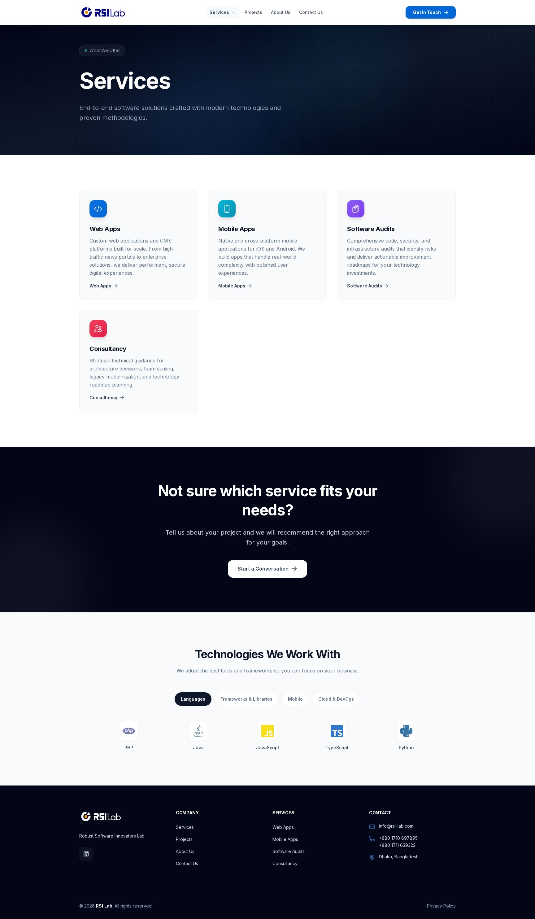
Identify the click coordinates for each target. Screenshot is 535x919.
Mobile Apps (231, 285)
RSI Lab (104, 905)
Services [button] (219, 12)
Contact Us (311, 12)
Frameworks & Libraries (246, 699)
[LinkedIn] (86, 854)
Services (185, 827)
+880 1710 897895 (398, 838)
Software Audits (364, 285)
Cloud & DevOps (336, 699)
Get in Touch (427, 12)
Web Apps (100, 285)
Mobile (295, 699)
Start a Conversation (263, 569)
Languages (193, 699)
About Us (280, 12)
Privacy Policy (441, 905)
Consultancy (103, 397)
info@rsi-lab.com (396, 826)
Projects (253, 12)
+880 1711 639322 (397, 845)
